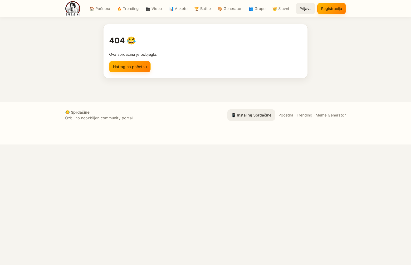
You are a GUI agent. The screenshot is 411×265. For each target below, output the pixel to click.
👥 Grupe (257, 8)
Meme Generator (331, 115)
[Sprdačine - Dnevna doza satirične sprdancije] (74, 8)
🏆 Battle (202, 8)
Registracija (331, 8)
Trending (304, 115)
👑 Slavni (280, 8)
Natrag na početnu (130, 66)
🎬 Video (154, 8)
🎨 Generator (230, 8)
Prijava (305, 8)
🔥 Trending (128, 8)
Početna (286, 115)
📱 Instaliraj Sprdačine (251, 115)
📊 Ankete (178, 8)
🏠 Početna (99, 8)
